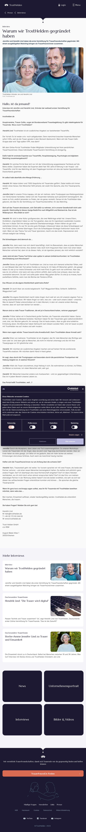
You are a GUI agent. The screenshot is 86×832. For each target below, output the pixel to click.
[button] (76, 5)
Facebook (43, 818)
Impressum (25, 810)
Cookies (36, 810)
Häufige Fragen (30, 804)
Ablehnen (42, 441)
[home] (13, 5)
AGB (16, 810)
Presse (59, 804)
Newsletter (43, 804)
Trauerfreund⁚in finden (43, 773)
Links (52, 804)
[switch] (32, 427)
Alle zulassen (70, 441)
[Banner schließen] (83, 389)
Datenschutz (47, 810)
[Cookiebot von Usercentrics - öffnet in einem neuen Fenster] (69, 389)
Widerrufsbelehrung (63, 810)
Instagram (57, 818)
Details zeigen (74, 435)
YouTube (29, 818)
